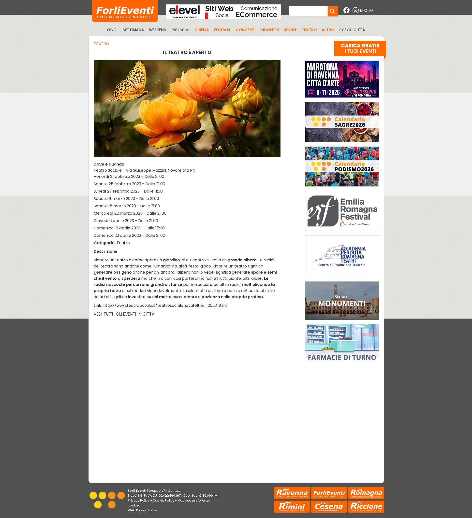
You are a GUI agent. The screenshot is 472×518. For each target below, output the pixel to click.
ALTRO (328, 29)
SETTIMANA (133, 29)
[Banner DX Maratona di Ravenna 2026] (342, 99)
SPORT (290, 29)
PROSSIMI (180, 29)
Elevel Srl (135, 495)
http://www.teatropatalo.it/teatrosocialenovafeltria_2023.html (165, 305)
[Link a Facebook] (347, 10)
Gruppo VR (157, 490)
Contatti (174, 490)
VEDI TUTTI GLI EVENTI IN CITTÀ (124, 314)
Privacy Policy (138, 500)
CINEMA (201, 29)
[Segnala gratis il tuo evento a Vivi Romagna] (360, 51)
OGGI (112, 29)
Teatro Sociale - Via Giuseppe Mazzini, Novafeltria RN (144, 170)
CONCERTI (245, 29)
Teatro (101, 44)
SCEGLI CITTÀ (352, 29)
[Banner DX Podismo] (342, 188)
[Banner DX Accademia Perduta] (342, 278)
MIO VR (367, 10)
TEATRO (309, 29)
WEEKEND (157, 29)
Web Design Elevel (142, 510)
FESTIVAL (222, 29)
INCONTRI (269, 29)
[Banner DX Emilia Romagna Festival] (342, 232)
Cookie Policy (163, 500)
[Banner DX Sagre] (342, 143)
